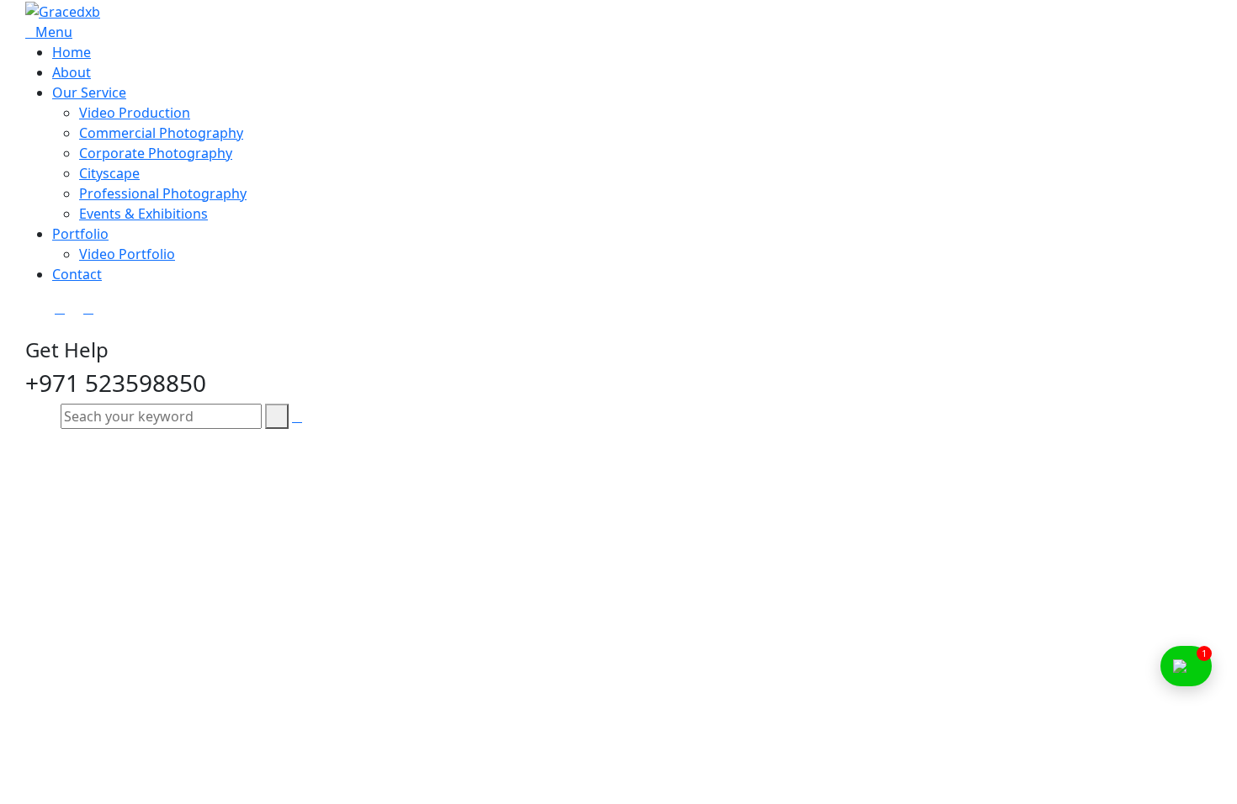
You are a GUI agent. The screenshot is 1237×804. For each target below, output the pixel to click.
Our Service (89, 92)
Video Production (134, 112)
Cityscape (109, 173)
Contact (77, 274)
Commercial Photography (161, 133)
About (71, 72)
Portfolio (80, 234)
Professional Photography (163, 193)
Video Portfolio (127, 254)
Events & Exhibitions (143, 213)
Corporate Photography (155, 153)
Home (71, 52)
